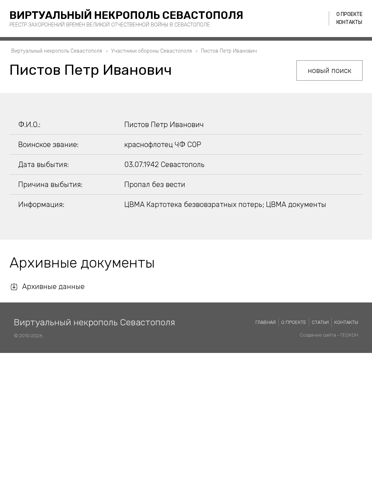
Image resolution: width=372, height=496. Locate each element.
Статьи (320, 322)
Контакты (349, 22)
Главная (265, 322)
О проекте (349, 14)
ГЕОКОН (349, 335)
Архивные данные (53, 286)
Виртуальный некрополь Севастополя (126, 15)
